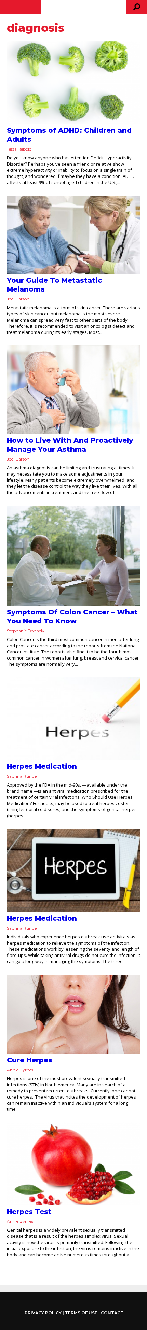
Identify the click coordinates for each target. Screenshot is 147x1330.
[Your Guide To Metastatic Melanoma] (73, 235)
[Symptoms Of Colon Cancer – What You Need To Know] (73, 556)
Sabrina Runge (22, 776)
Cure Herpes (29, 1060)
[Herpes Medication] (73, 718)
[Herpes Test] (73, 1163)
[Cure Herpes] (73, 1014)
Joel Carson (18, 298)
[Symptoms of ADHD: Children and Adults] (73, 82)
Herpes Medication (42, 766)
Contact (112, 1312)
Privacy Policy (43, 1313)
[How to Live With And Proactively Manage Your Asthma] (73, 389)
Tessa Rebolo (19, 149)
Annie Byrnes (20, 1069)
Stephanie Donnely (25, 630)
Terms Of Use (81, 1312)
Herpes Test (29, 1211)
